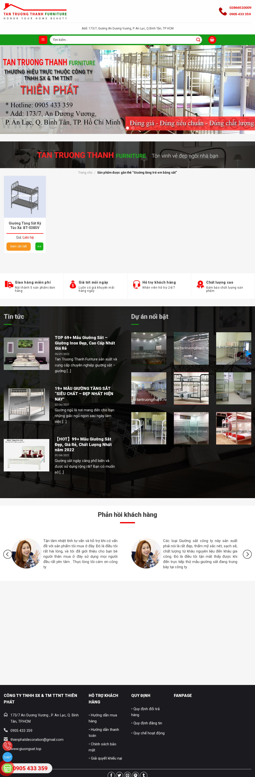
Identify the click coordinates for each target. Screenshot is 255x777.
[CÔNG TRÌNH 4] (148, 388)
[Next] (243, 75)
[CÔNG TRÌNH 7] (191, 428)
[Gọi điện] (7, 746)
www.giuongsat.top (25, 749)
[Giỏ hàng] (212, 40)
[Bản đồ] (7, 768)
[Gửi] (198, 40)
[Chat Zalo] (7, 757)
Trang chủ (85, 172)
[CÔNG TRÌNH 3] (233, 348)
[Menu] (43, 40)
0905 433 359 (240, 14)
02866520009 (240, 7)
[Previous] (11, 75)
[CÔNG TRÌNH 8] (233, 428)
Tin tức (14, 316)
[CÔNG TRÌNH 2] (191, 348)
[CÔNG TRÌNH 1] (148, 348)
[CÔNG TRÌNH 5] (191, 388)
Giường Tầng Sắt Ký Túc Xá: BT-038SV (25, 225)
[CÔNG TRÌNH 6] (148, 428)
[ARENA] (233, 388)
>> (39, 246)
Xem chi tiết (18, 246)
